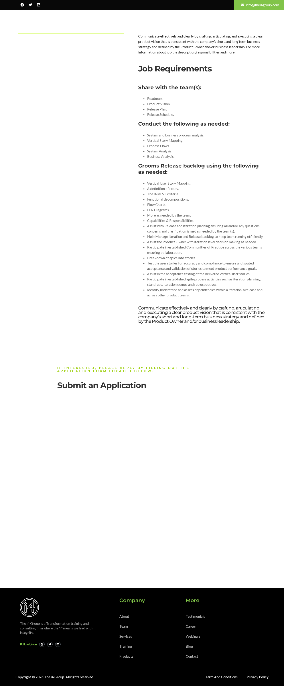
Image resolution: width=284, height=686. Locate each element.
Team (75, 20)
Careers (227, 20)
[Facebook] (22, 4)
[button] (263, 19)
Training (114, 20)
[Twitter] (30, 4)
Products (137, 20)
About (60, 20)
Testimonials (205, 20)
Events (183, 20)
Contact (246, 20)
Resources (161, 20)
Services (92, 20)
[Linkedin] (38, 4)
